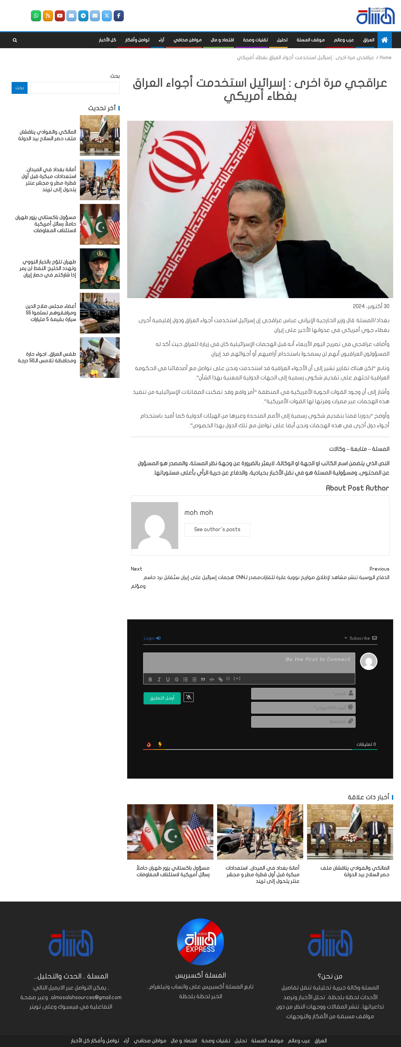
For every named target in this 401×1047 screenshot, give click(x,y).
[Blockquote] (203, 679)
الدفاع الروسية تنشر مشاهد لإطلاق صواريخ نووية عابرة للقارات (324, 573)
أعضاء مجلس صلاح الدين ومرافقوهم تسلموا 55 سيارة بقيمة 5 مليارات (51, 313)
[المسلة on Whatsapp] (36, 15)
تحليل (282, 40)
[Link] (220, 679)
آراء (161, 40)
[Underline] (168, 679)
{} (229, 679)
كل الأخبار (107, 40)
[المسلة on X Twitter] (107, 15)
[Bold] (150, 679)
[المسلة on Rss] (48, 15)
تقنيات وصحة (255, 40)
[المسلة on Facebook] (119, 15)
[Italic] (159, 679)
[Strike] (176, 679)
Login (149, 638)
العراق (368, 40)
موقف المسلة (311, 40)
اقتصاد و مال (222, 40)
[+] (237, 679)
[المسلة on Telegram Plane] (83, 15)
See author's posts (217, 529)
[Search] (15, 40)
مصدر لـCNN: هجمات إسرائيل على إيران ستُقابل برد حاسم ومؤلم (195, 577)
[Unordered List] (194, 679)
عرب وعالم (344, 40)
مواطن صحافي (188, 40)
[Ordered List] (185, 679)
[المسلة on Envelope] (95, 15)
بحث (115, 76)
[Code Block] (211, 679)
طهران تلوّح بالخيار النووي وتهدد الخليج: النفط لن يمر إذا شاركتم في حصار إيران (48, 268)
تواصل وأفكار (137, 40)
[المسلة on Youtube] (60, 15)
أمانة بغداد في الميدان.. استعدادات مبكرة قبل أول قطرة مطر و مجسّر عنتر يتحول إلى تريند (262, 875)
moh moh (199, 512)
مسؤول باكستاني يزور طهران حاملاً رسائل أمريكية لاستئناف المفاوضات (45, 224)
